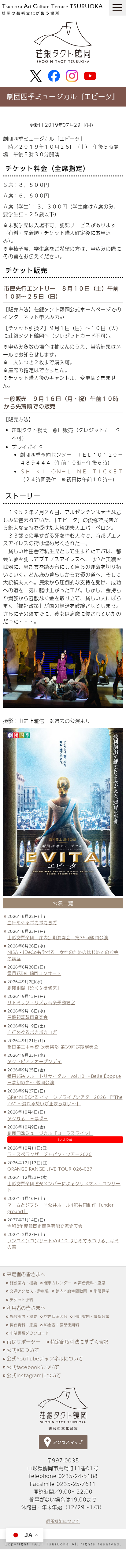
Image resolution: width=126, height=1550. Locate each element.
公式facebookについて (33, 1367)
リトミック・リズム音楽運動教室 (41, 1002)
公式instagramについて (34, 1375)
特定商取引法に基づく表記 (79, 1341)
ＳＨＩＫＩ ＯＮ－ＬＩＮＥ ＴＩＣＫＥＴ (71, 471)
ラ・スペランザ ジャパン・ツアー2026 (49, 1154)
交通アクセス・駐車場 (29, 1291)
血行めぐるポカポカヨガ (32, 922)
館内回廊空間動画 (71, 1291)
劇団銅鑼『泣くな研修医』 (34, 988)
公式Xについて (23, 1349)
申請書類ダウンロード (29, 1333)
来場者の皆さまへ (26, 1274)
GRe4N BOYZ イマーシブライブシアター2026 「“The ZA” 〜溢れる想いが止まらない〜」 (64, 1100)
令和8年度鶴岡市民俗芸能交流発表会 (45, 1226)
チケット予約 (21, 1299)
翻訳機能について (63, 1521)
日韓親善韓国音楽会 (27, 1017)
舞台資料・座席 (92, 1283)
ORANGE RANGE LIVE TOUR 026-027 (50, 1169)
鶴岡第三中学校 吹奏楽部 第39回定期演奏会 (52, 1047)
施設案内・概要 (23, 1283)
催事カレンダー (58, 1283)
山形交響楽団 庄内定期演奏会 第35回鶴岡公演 (57, 937)
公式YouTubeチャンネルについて (45, 1358)
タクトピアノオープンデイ (34, 1061)
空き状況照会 (56, 1316)
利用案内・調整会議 (91, 1316)
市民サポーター (24, 1341)
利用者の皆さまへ (26, 1307)
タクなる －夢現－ (27, 1118)
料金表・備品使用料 (61, 1325)
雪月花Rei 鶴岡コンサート (34, 973)
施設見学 (101, 1291)
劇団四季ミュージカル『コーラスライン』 (50, 1133)
